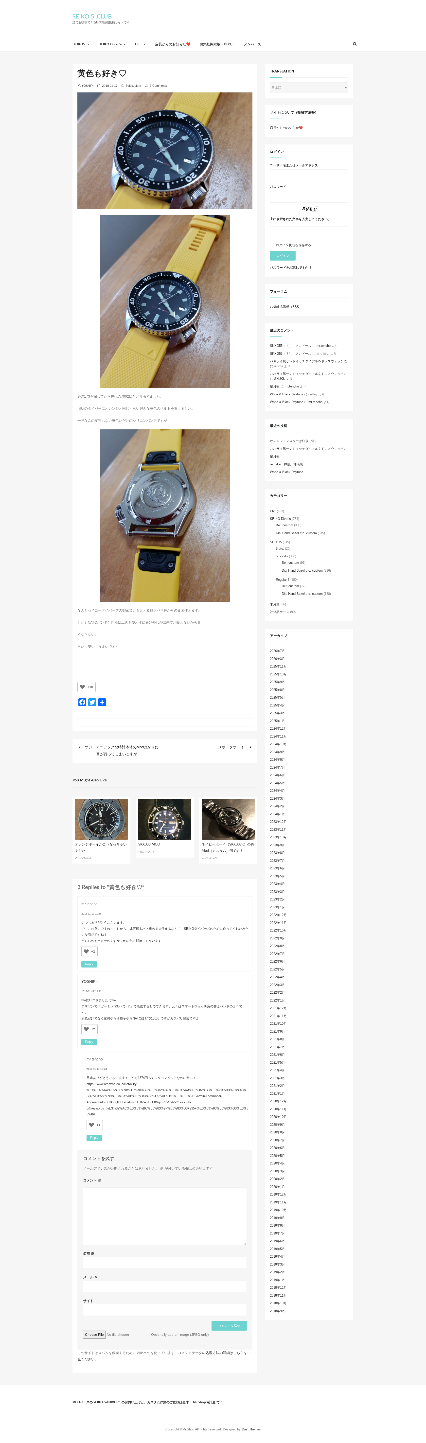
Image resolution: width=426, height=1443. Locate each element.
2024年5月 (277, 783)
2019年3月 (277, 1264)
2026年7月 (277, 651)
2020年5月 (277, 1156)
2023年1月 (277, 907)
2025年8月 (277, 690)
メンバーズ (252, 44)
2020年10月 (278, 1117)
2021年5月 (277, 1062)
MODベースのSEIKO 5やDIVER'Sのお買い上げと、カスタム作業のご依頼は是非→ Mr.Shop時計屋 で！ (147, 1402)
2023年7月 (277, 860)
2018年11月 (278, 1295)
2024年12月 (278, 728)
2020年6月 (277, 1148)
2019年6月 (277, 1241)
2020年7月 (277, 1140)
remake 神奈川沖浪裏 (286, 464)
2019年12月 (278, 1194)
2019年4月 (277, 1256)
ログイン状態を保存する (293, 245)
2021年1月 (277, 1093)
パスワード (278, 187)
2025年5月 (277, 697)
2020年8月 (277, 1132)
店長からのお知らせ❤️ (172, 44)
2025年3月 (277, 713)
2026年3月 (277, 659)
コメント (92, 1180)
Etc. (138, 44)
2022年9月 (277, 938)
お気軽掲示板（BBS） (217, 44)
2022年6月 (277, 961)
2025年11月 (278, 666)
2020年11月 (278, 1109)
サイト (88, 1301)
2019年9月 (277, 1218)
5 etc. (280, 548)
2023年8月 (277, 853)
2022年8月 (277, 946)
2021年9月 (277, 1031)
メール (90, 1277)
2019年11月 (278, 1202)
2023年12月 (278, 822)
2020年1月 (277, 1187)
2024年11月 (278, 736)
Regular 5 (282, 579)
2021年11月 (278, 1016)
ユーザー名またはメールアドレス (294, 165)
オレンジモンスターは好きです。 (294, 441)
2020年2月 (277, 1179)
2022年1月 (277, 1000)
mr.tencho (89, 904)
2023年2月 (277, 899)
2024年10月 (278, 744)
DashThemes (251, 1429)
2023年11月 (278, 829)
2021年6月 (277, 1054)
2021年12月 (278, 1008)
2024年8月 (277, 759)
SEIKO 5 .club (92, 17)
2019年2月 (277, 1272)
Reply (89, 964)
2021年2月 (277, 1086)
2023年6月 (277, 868)
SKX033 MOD (149, 844)
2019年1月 (277, 1280)
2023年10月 (278, 837)
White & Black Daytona (286, 394)
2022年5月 (277, 969)
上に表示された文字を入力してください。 (300, 219)
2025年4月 (277, 705)
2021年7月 (277, 1047)
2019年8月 (277, 1225)
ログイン (282, 256)
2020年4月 (277, 1163)
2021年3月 (277, 1078)
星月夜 (275, 386)
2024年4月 (277, 790)
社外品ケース (279, 612)
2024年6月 (277, 775)
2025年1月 (277, 721)
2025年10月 (278, 674)
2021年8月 (277, 1039)
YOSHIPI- (88, 86)
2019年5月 (277, 1249)
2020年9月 (277, 1124)
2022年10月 (278, 930)
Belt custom (133, 86)
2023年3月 (277, 892)
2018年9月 (277, 1311)
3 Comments (158, 86)
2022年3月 (277, 985)
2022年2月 (277, 992)
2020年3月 (277, 1171)
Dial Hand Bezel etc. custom (296, 533)
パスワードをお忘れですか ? (290, 267)
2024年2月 (277, 806)
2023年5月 (277, 876)
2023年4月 (277, 884)
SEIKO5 (78, 44)
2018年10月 (278, 1303)
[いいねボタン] (82, 687)
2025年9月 (277, 682)
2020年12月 (278, 1101)
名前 (88, 1253)
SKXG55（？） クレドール (290, 346)
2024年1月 (277, 814)
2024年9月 (277, 752)
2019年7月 (277, 1233)
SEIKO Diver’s (110, 44)
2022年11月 (278, 923)
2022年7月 (277, 954)
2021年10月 (278, 1023)
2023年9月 (277, 845)
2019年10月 (278, 1210)
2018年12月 (278, 1287)
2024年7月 (277, 767)
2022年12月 (278, 915)
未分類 (275, 604)
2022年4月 (277, 977)
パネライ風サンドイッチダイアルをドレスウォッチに (308, 361)
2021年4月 (277, 1070)
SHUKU (279, 379)
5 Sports (282, 556)
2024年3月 (277, 798)
